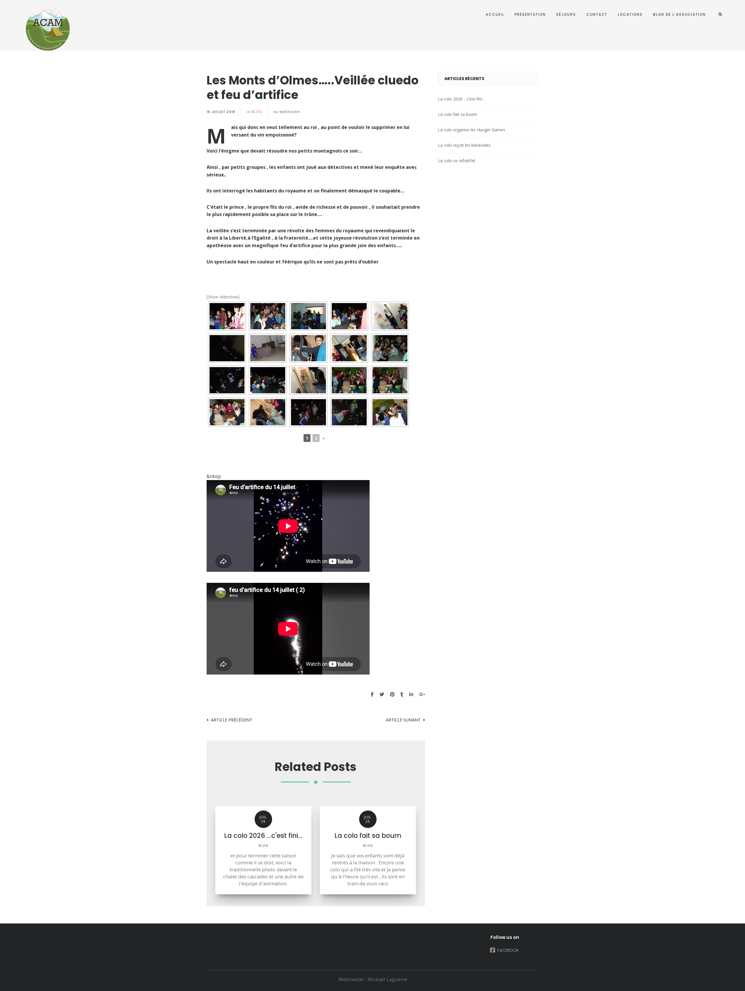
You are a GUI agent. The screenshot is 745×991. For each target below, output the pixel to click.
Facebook (507, 950)
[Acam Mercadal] (46, 29)
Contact (596, 14)
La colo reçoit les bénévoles (464, 145)
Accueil (495, 14)
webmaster (290, 111)
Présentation (530, 14)
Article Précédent (231, 720)
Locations (630, 14)
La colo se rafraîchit (456, 160)
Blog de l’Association (679, 14)
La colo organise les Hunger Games (471, 129)
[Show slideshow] (223, 297)
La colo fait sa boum (457, 114)
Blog (256, 111)
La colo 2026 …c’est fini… (461, 99)
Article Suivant (403, 720)
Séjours (566, 14)
